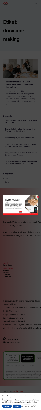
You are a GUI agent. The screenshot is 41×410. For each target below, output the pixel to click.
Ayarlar (27, 406)
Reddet (17, 406)
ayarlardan (21, 402)
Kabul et (6, 406)
